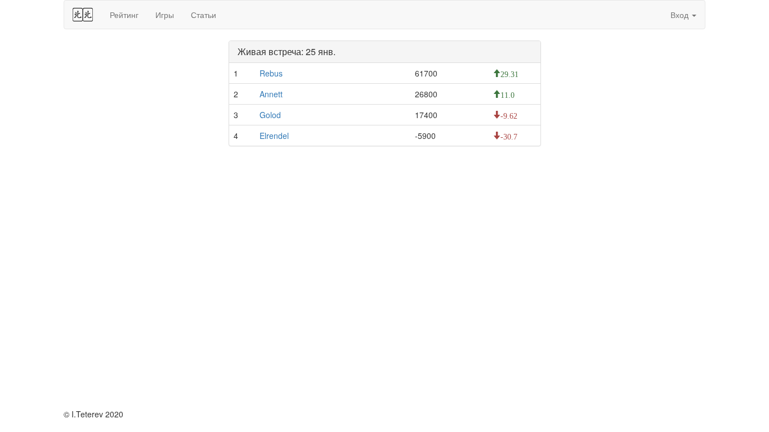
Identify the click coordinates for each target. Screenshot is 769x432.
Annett (271, 94)
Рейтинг (124, 14)
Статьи (203, 14)
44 (83, 14)
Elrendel (274, 135)
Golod (270, 114)
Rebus (271, 73)
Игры (164, 14)
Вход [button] (680, 14)
